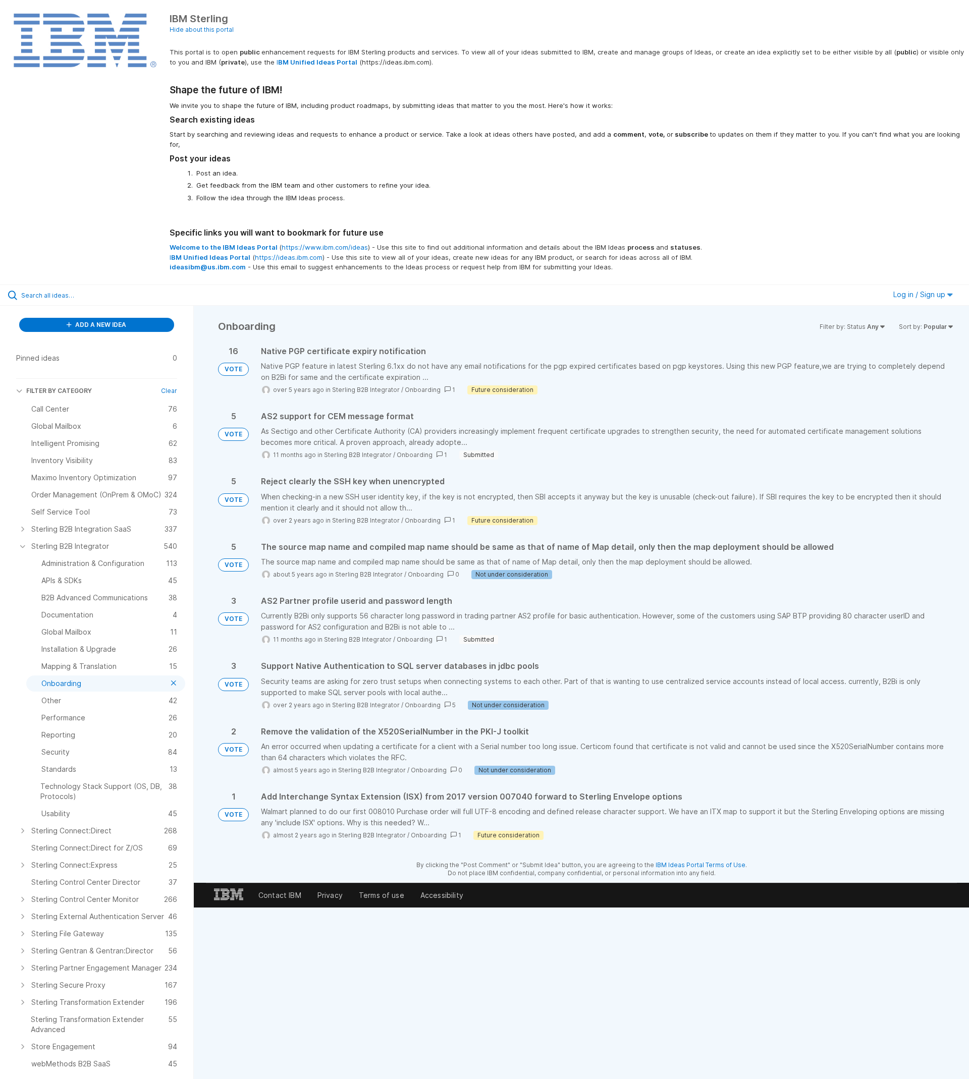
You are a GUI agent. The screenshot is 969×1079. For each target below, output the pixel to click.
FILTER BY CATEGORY (59, 390)
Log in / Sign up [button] (920, 294)
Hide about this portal (202, 29)
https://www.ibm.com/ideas (325, 247)
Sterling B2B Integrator (366, 389)
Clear (169, 390)
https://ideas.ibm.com (288, 257)
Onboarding (423, 389)
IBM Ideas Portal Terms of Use (700, 865)
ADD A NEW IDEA (100, 324)
